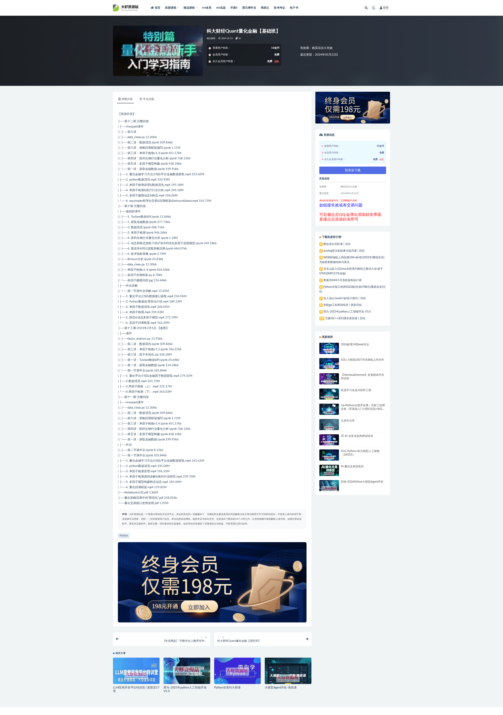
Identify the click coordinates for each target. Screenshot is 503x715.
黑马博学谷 (249, 7)
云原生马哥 (348, 420)
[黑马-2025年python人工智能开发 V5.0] (186, 671)
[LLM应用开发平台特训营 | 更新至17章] (136, 675)
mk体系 (206, 7)
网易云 (265, 7)
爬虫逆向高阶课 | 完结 (337, 244)
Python (134, 301)
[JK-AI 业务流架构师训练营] (329, 443)
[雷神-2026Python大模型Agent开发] (329, 489)
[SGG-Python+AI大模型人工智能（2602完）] (329, 458)
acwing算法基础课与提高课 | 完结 (343, 250)
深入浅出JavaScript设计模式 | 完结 (344, 298)
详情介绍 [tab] (126, 99)
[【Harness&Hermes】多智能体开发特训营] (329, 382)
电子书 (294, 7)
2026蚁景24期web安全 (355, 344)
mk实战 (221, 7)
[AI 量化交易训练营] (329, 473)
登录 (385, 7)
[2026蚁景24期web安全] (329, 351)
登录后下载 (353, 170)
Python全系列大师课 (227, 687)
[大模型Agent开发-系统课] (288, 678)
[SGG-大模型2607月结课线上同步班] (329, 367)
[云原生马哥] (329, 428)
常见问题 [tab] (148, 99)
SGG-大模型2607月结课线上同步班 (362, 359)
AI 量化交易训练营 (352, 466)
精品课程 (211, 38)
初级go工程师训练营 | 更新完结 (342, 305)
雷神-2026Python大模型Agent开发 (362, 481)
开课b (234, 7)
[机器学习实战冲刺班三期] (329, 398)
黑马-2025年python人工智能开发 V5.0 (347, 311)
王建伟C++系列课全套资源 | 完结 (345, 318)
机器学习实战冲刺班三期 (356, 390)
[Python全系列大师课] (237, 672)
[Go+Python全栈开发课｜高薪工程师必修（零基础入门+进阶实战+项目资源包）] (329, 412)
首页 (157, 7)
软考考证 (279, 7)
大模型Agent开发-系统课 (280, 687)
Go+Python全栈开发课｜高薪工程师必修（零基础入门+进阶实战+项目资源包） (363, 409)
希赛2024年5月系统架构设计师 (342, 280)
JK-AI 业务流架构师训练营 (357, 436)
